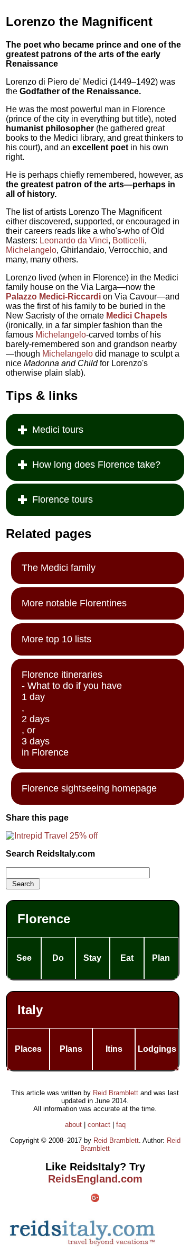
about (73, 1125)
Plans (71, 1048)
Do (58, 957)
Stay (92, 957)
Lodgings (157, 1048)
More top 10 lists (56, 639)
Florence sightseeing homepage (89, 788)
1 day (33, 697)
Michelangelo (31, 249)
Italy (30, 1010)
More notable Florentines (74, 603)
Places (28, 1048)
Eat (127, 957)
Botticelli (128, 240)
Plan (161, 957)
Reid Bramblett (115, 1093)
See (24, 957)
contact (99, 1125)
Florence (43, 919)
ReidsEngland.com (95, 1179)
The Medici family (59, 567)
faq (121, 1125)
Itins (114, 1048)
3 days (36, 741)
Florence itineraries (62, 674)
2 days (36, 719)
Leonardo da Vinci (74, 240)
